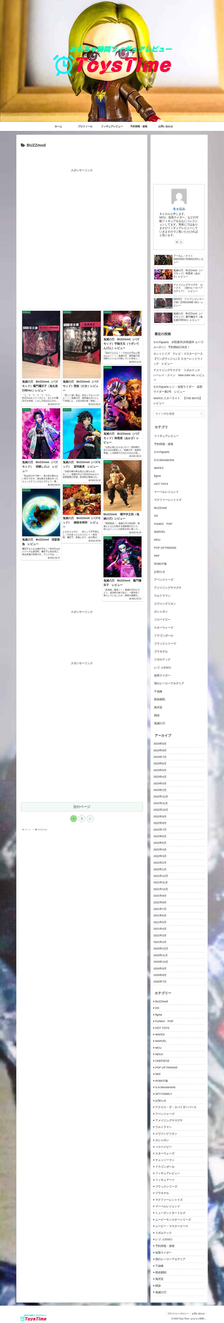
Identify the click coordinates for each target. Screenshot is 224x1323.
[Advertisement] (82, 157)
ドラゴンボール (163, 635)
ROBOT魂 (160, 563)
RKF (157, 555)
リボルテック (162, 659)
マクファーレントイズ (167, 499)
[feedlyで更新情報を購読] (177, 242)
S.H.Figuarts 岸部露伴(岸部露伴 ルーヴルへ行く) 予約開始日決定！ (178, 345)
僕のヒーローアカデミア (169, 683)
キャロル (179, 208)
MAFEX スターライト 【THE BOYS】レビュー (177, 401)
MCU (157, 539)
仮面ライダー (162, 675)
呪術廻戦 (159, 699)
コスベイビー (162, 619)
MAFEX (159, 467)
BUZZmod (160, 507)
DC (156, 515)
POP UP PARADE (165, 547)
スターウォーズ (163, 627)
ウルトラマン (162, 595)
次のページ (82, 807)
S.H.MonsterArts (164, 460)
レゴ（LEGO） (163, 667)
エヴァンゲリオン (165, 603)
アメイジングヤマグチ (167, 587)
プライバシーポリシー (178, 1313)
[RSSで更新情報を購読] (181, 242)
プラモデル (161, 651)
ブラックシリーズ (165, 643)
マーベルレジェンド (166, 491)
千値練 (158, 691)
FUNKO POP (163, 523)
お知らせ (159, 571)
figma (157, 475)
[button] (201, 414)
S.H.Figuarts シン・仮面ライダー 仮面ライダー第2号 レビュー (177, 389)
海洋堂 (158, 707)
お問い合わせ (198, 1313)
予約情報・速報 (163, 444)
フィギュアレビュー (166, 435)
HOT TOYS (161, 483)
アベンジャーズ (163, 579)
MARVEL (159, 531)
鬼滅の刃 (159, 723)
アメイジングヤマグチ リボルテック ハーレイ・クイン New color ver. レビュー (178, 375)
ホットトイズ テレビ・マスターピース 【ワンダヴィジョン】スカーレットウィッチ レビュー (179, 358)
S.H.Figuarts (161, 451)
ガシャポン (161, 611)
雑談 (157, 715)
